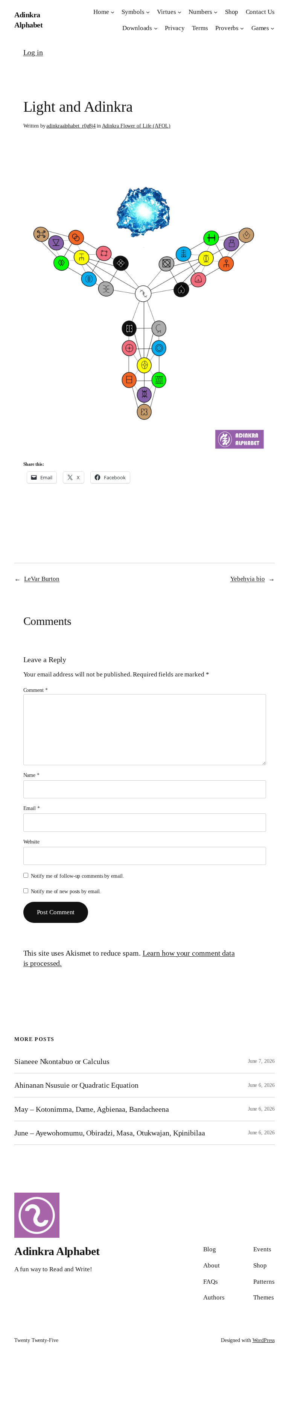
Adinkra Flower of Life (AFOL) (136, 126)
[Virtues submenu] (179, 12)
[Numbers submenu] (216, 12)
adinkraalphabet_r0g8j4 (71, 126)
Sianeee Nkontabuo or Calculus (61, 1061)
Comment (35, 690)
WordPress (263, 1340)
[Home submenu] (112, 12)
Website (31, 842)
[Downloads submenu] (156, 28)
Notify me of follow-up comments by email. (77, 876)
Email (31, 808)
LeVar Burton (41, 578)
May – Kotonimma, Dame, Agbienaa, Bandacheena (91, 1109)
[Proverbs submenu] (242, 28)
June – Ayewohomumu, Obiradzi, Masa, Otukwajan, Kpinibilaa (109, 1133)
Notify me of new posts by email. (66, 891)
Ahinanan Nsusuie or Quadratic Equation (76, 1085)
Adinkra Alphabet (56, 1251)
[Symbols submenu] (148, 12)
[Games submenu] (272, 28)
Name (31, 775)
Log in (33, 52)
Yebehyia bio (247, 578)
